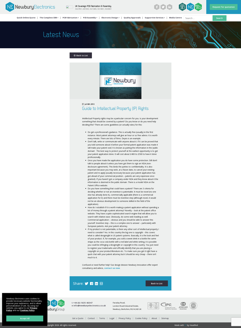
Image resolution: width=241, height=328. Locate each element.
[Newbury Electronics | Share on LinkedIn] (96, 283)
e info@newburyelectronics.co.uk (89, 306)
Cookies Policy (27, 310)
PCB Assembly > (90, 17)
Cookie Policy (141, 318)
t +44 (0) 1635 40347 (82, 303)
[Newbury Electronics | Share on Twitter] (86, 283)
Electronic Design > (111, 17)
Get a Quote (77, 318)
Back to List (82, 55)
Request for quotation (224, 7)
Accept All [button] (25, 318)
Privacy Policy (125, 318)
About (154, 318)
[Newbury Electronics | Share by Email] (101, 283)
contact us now (112, 268)
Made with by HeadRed (186, 325)
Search (219, 18)
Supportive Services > (155, 17)
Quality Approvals (132, 17)
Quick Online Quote (26, 17)
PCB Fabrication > (71, 17)
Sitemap (165, 318)
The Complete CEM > (49, 17)
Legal (111, 318)
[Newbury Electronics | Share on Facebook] (91, 283)
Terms (102, 318)
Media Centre (175, 17)
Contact (91, 318)
